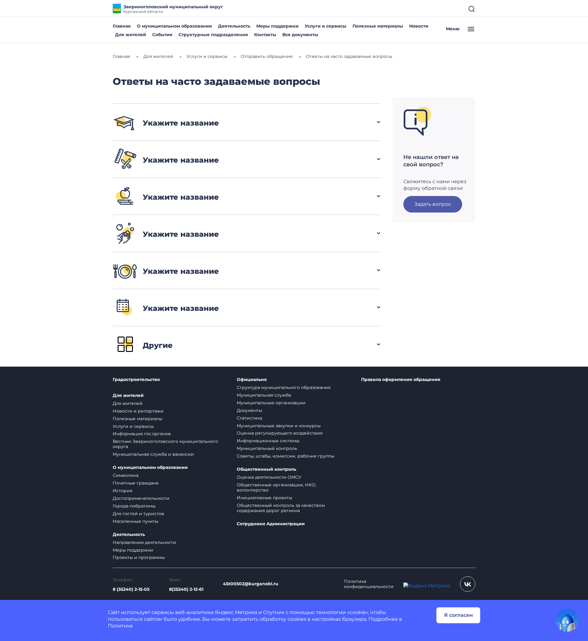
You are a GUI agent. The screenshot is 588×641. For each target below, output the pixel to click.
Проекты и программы (139, 557)
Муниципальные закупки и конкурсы (279, 425)
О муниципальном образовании (174, 26)
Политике (120, 626)
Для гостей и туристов (138, 513)
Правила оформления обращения (400, 379)
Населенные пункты (135, 521)
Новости (418, 26)
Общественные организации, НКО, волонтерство (276, 487)
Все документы (300, 34)
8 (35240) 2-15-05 (131, 589)
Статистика (249, 418)
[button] (246, 122)
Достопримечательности (141, 498)
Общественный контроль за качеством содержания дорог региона (281, 508)
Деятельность (234, 26)
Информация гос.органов (142, 433)
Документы (249, 410)
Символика (125, 475)
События (162, 34)
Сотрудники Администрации (271, 523)
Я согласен (458, 615)
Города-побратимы (134, 506)
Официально (252, 379)
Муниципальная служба (264, 395)
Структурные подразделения (213, 34)
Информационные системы (268, 440)
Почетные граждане (136, 483)
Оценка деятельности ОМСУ (269, 477)
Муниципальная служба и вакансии (153, 454)
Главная (122, 26)
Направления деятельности (144, 542)
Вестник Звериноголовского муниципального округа (165, 444)
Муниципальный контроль (267, 448)
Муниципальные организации (271, 402)
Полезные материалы (377, 26)
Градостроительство (136, 379)
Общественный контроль (266, 469)
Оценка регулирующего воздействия (279, 433)
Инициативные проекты (264, 497)
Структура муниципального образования (283, 387)
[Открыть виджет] (567, 620)
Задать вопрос (432, 204)
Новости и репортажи (138, 411)
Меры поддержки (277, 26)
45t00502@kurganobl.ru (250, 583)
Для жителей (130, 34)
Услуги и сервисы (325, 26)
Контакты (265, 34)
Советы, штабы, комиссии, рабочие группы (285, 456)
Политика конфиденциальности (369, 584)
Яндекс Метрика (236, 612)
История (122, 490)
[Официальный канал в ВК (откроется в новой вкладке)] (467, 584)
